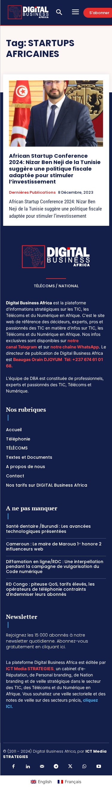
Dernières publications (32, 192)
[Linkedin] (27, 766)
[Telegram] (56, 766)
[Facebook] (13, 766)
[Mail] (41, 766)
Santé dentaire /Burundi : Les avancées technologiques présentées (48, 528)
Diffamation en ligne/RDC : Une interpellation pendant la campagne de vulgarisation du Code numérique (54, 567)
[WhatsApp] (84, 766)
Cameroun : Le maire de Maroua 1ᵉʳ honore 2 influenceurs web (54, 546)
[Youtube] (98, 766)
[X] (70, 766)
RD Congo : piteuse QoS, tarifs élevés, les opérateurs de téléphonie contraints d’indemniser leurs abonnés (50, 589)
